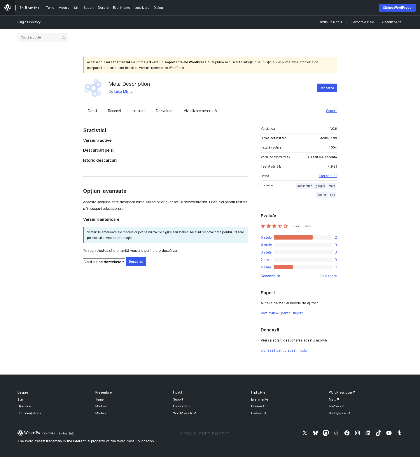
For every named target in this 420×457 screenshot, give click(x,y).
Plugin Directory (29, 22)
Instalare (138, 111)
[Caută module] (64, 37)
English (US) (328, 176)
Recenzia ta (270, 276)
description (304, 185)
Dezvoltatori (182, 406)
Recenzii (114, 111)
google (320, 185)
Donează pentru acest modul (284, 350)
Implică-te (258, 392)
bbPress (337, 406)
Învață (177, 392)
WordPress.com (342, 392)
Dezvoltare (164, 111)
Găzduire (24, 406)
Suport (331, 111)
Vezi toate (328, 276)
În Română (66, 433)
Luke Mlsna (123, 91)
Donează (259, 406)
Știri (20, 399)
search (322, 194)
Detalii (93, 111)
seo (332, 194)
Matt (334, 399)
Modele (101, 413)
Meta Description (129, 84)
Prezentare (103, 392)
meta (332, 185)
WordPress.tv (184, 413)
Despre (23, 392)
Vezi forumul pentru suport (282, 313)
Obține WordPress (397, 7)
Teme (99, 399)
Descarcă (327, 88)
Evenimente (259, 399)
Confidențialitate (30, 413)
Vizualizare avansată (200, 111)
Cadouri (258, 413)
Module (100, 406)
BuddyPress (339, 413)
